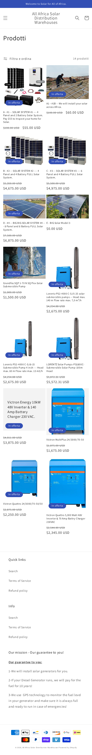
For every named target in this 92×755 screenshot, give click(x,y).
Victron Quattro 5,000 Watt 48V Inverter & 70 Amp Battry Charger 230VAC (65, 518)
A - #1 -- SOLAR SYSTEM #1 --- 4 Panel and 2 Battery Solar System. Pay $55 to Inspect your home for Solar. (23, 117)
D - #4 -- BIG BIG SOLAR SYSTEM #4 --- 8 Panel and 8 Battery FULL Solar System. (24, 226)
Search (13, 571)
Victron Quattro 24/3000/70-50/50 (23, 503)
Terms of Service (20, 581)
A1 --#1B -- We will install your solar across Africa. (67, 105)
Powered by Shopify (68, 747)
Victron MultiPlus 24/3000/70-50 (65, 439)
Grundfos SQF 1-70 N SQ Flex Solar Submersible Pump (23, 284)
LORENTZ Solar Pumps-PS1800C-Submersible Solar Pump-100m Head (65, 368)
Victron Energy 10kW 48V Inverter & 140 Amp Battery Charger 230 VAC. (23, 409)
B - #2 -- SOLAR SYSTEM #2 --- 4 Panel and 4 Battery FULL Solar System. (21, 174)
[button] (5, 18)
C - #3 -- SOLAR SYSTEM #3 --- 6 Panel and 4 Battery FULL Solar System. (64, 174)
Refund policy (18, 591)
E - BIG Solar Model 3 (58, 222)
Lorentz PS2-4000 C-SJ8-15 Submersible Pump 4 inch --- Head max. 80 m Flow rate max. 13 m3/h (23, 368)
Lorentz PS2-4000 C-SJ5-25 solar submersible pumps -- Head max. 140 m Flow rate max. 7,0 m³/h (65, 297)
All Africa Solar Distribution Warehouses (40, 747)
